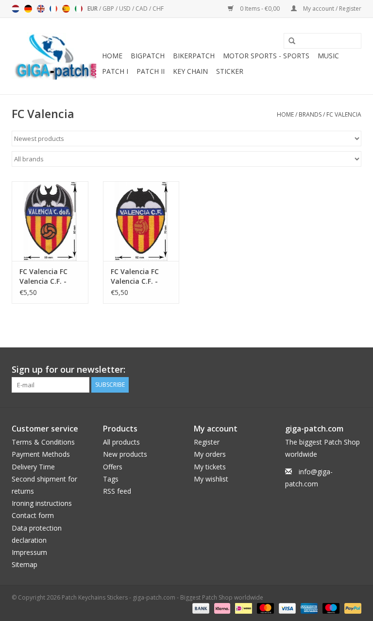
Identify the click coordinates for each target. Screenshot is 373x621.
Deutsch (28, 9)
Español (66, 9)
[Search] (288, 41)
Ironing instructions (42, 503)
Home (112, 55)
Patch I (115, 71)
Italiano (79, 9)
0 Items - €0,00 (259, 8)
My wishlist (211, 478)
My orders (210, 454)
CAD (142, 8)
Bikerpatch (194, 55)
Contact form (33, 515)
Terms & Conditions (43, 442)
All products (121, 442)
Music (328, 55)
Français (53, 9)
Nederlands (15, 9)
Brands (310, 114)
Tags (111, 478)
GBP (109, 8)
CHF (158, 8)
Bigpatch (148, 55)
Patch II (150, 71)
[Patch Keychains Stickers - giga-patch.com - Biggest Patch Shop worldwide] (55, 56)
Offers (112, 466)
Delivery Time (33, 466)
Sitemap (24, 564)
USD (125, 8)
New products (125, 454)
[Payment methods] (200, 608)
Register (207, 442)
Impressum (29, 552)
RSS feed (117, 491)
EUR (93, 8)
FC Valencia (343, 114)
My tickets (210, 466)
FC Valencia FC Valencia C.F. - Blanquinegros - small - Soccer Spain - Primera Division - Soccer (138, 276)
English (41, 9)
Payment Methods (41, 454)
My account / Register (331, 8)
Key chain (190, 71)
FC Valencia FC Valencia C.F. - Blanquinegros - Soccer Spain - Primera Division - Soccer (49, 276)
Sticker (229, 71)
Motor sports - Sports (266, 55)
